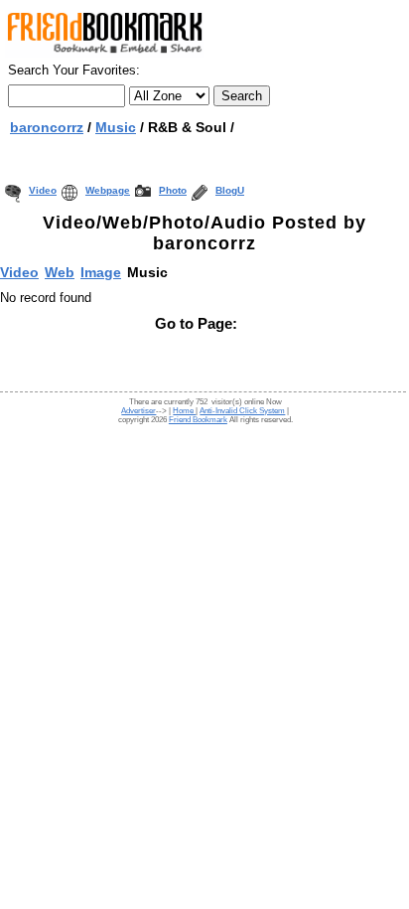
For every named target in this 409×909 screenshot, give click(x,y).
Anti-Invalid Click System (242, 410)
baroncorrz (46, 127)
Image (100, 272)
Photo (173, 190)
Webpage (107, 190)
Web (59, 272)
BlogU (229, 190)
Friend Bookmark (198, 419)
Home (184, 410)
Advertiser (138, 410)
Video (43, 190)
